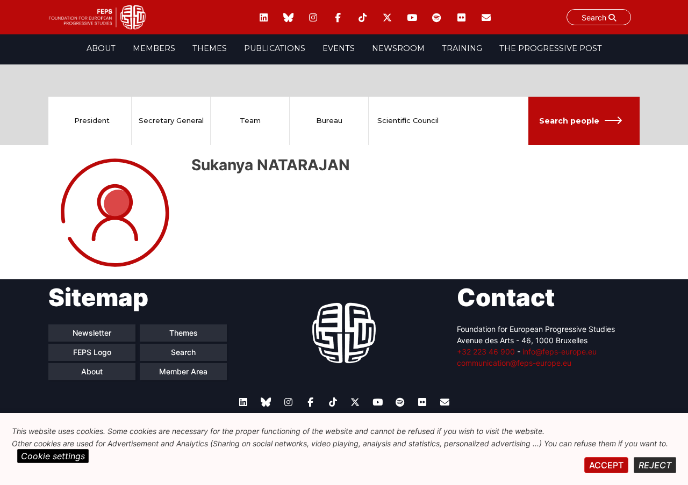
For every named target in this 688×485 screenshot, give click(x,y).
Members (154, 48)
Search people (569, 121)
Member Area (183, 371)
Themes (209, 48)
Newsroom (398, 48)
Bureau (329, 120)
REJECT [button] (655, 465)
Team (250, 120)
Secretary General (171, 120)
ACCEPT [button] (606, 465)
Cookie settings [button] (53, 456)
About (101, 48)
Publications (274, 48)
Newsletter (92, 332)
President (92, 120)
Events (338, 48)
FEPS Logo (92, 352)
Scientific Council (408, 120)
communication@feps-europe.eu (514, 362)
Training (462, 48)
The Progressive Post (550, 48)
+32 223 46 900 (486, 351)
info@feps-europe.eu (559, 351)
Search (595, 17)
